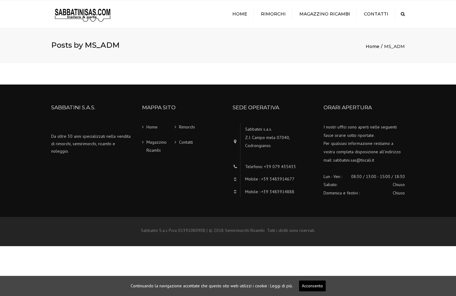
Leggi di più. (281, 286)
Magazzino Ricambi (324, 14)
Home (239, 14)
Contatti (376, 14)
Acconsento (312, 286)
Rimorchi (273, 14)
